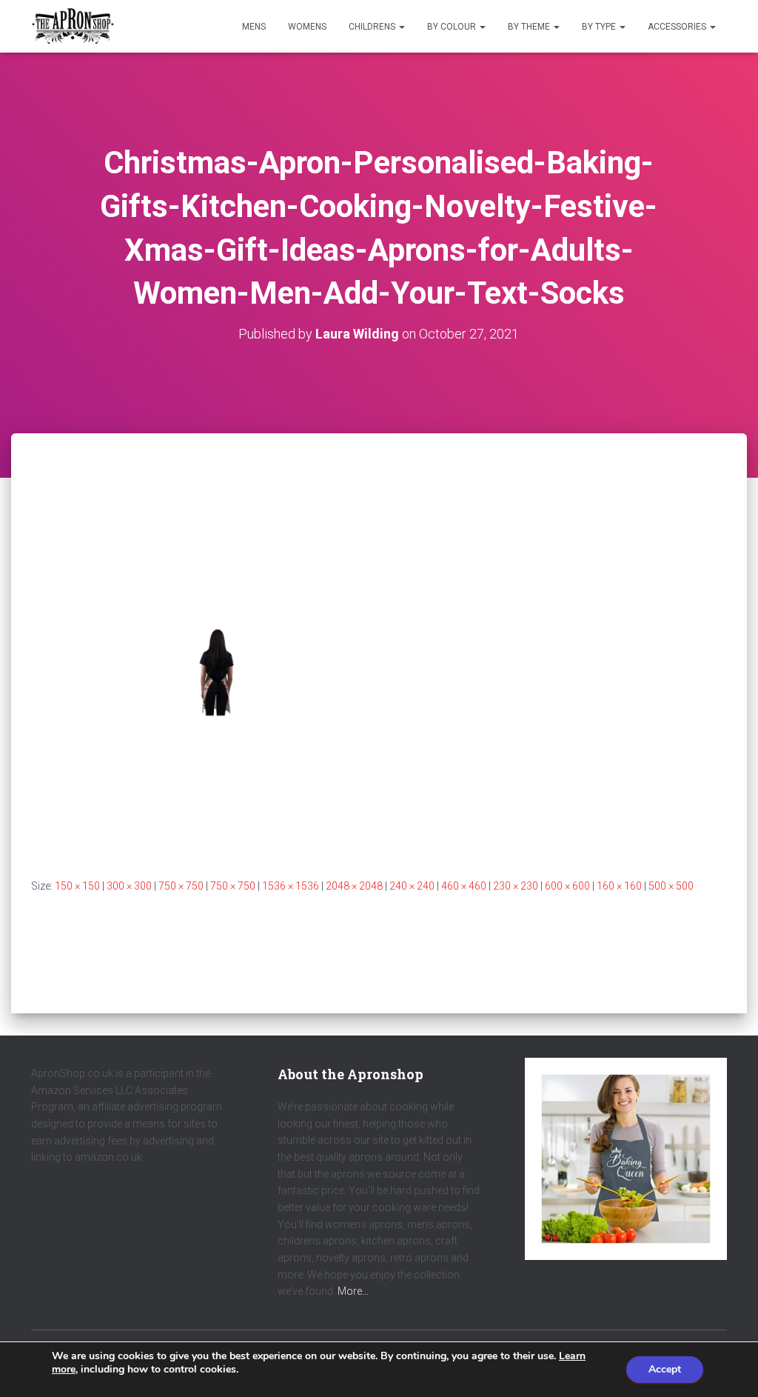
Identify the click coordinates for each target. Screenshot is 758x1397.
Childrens (373, 26)
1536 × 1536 (290, 886)
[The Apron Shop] (73, 26)
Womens (307, 26)
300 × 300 (129, 886)
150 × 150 (77, 886)
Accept (664, 1369)
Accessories (678, 26)
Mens (254, 26)
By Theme (530, 26)
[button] (401, 26)
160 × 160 (619, 886)
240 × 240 (412, 886)
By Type (600, 26)
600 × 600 (567, 886)
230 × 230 (515, 886)
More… (353, 1291)
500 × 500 (671, 886)
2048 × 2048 (354, 886)
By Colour (452, 26)
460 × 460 (463, 886)
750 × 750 (181, 886)
